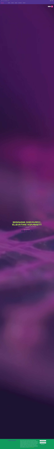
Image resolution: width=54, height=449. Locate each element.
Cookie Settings (42, 444)
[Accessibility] (52, 6)
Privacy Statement (32, 447)
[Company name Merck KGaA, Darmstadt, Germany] (2, 2)
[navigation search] (52, 0)
